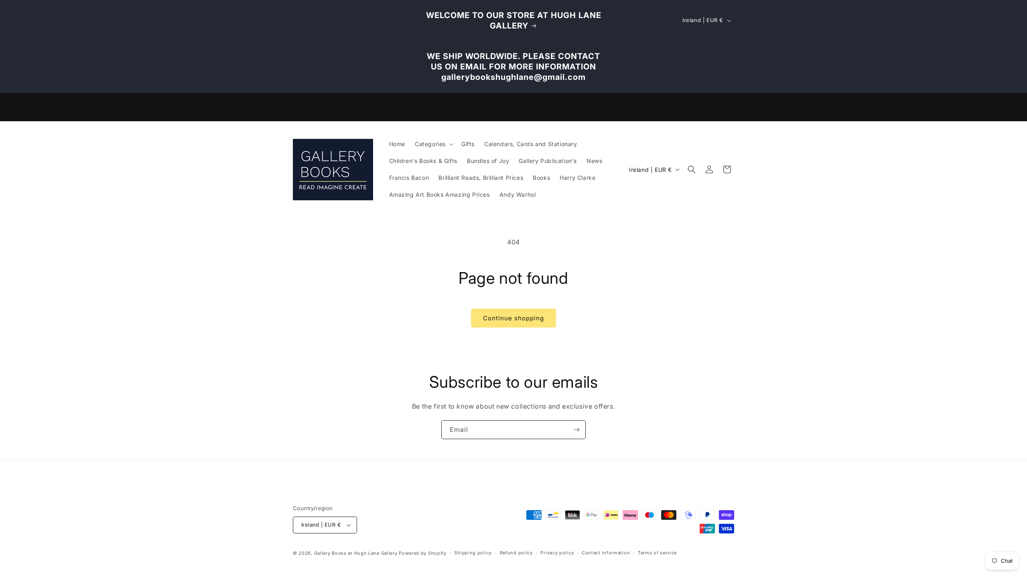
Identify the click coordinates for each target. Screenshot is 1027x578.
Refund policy (516, 553)
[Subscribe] (576, 429)
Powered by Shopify (423, 553)
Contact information (606, 553)
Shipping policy (473, 553)
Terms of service (657, 553)
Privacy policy (557, 553)
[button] (433, 144)
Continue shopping (513, 318)
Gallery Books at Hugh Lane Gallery (356, 553)
